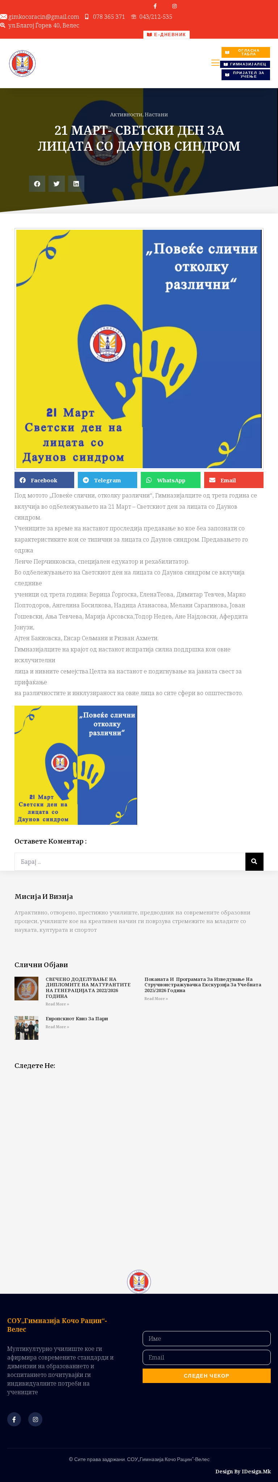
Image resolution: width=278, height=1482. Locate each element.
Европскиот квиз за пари (77, 1018)
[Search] (254, 862)
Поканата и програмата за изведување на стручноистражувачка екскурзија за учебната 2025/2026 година (202, 985)
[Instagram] (174, 6)
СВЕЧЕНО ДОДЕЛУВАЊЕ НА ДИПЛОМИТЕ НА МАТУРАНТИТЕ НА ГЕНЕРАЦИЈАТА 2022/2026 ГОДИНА (88, 987)
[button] (37, 184)
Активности (126, 114)
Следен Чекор (206, 1376)
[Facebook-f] (155, 6)
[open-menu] (215, 63)
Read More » (57, 1004)
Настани (156, 114)
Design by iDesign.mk (243, 1471)
